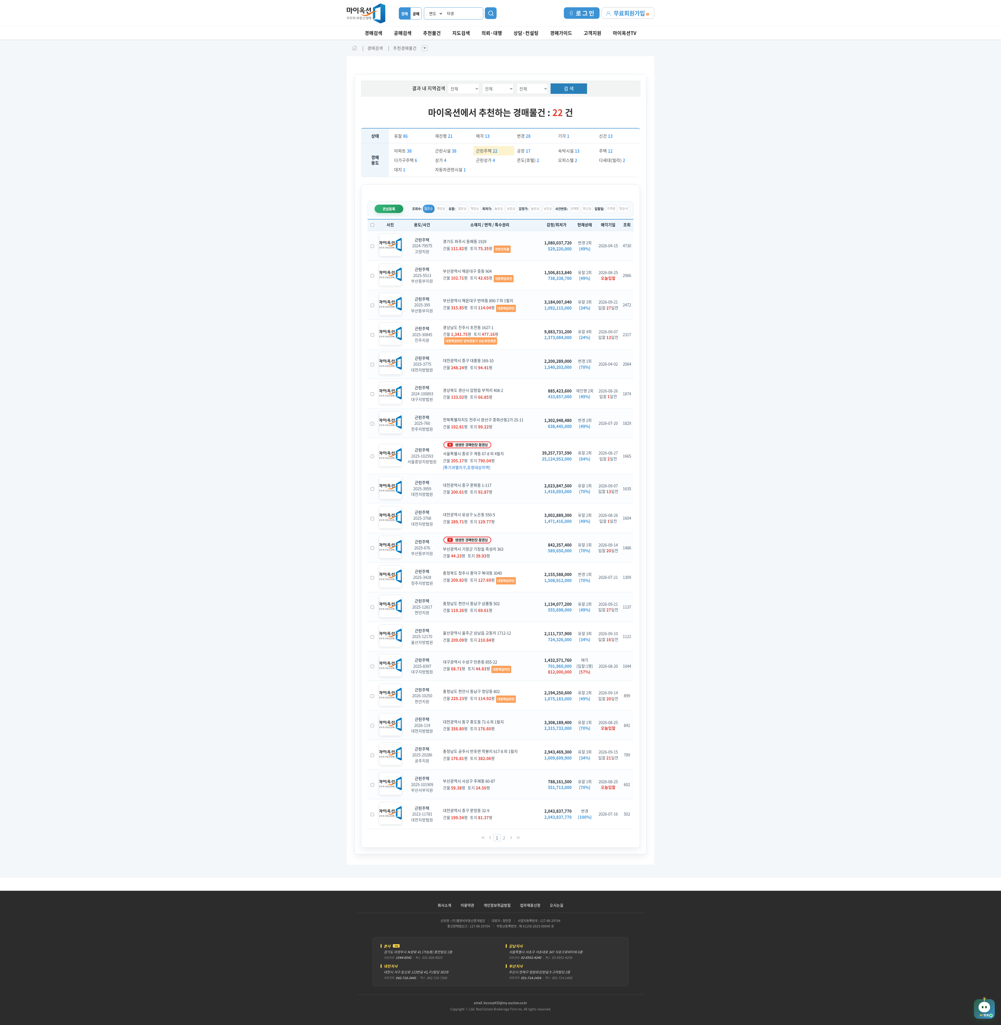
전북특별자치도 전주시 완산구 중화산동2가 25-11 (483, 420)
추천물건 (432, 32)
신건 (606, 136)
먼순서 (623, 208)
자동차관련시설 (450, 169)
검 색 (569, 88)
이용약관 (467, 905)
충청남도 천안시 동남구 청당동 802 (471, 691)
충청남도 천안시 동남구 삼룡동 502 (471, 603)
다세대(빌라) (612, 160)
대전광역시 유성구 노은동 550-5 (469, 514)
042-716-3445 (406, 977)
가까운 (611, 208)
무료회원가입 (630, 13)
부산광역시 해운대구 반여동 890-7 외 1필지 (478, 300)
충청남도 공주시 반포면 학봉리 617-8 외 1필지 (480, 751)
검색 (491, 13)
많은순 (428, 208)
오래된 (574, 208)
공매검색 (403, 32)
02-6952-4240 (531, 957)
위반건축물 (502, 249)
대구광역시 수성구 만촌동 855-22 (470, 662)
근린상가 (485, 160)
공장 (523, 151)
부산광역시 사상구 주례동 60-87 (469, 781)
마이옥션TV (624, 32)
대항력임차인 (503, 278)
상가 (440, 160)
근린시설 (445, 151)
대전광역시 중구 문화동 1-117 (467, 485)
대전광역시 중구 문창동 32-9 (466, 810)
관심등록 (389, 208)
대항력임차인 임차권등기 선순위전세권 (470, 341)
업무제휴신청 (530, 905)
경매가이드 (561, 32)
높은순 (499, 208)
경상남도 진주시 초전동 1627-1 (468, 327)
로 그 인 (585, 13)
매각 (483, 136)
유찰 (401, 136)
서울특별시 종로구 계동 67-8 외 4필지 (473, 453)
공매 (416, 13)
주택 (606, 151)
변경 (523, 136)
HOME (354, 48)
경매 (404, 13)
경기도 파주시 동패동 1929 (464, 241)
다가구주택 (405, 160)
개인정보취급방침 (497, 905)
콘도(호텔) (528, 160)
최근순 (587, 208)
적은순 (441, 208)
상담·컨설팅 (526, 32)
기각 (563, 136)
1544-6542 (403, 957)
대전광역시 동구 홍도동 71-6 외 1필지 (473, 722)
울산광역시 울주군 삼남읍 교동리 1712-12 (477, 633)
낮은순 (511, 208)
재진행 (444, 136)
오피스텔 (567, 160)
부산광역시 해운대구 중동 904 (467, 271)
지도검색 (461, 32)
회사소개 (444, 905)
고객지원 (592, 32)
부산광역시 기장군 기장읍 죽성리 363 (473, 549)
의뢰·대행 (491, 32)
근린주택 (486, 151)
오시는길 (556, 905)
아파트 (403, 151)
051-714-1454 (531, 977)
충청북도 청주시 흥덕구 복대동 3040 (472, 573)
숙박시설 (568, 151)
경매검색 (373, 32)
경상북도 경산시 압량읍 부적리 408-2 (473, 390)
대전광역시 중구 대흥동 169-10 (468, 360)
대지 (399, 169)
